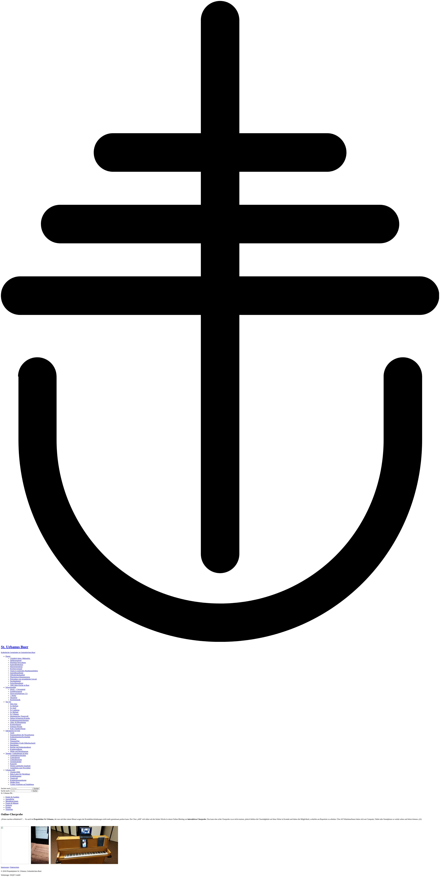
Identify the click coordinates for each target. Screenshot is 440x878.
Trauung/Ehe (14, 741)
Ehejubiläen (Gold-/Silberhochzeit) (22, 743)
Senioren (9, 805)
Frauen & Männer (12, 803)
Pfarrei (8, 656)
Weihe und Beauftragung (19, 751)
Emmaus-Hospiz (16, 727)
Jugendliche (10, 799)
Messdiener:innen (12, 801)
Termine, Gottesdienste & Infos (17, 753)
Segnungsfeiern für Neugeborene (22, 735)
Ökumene (13, 698)
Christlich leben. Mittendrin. (20, 658)
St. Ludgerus (14, 710)
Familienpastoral (16, 691)
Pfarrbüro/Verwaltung (18, 663)
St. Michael (14, 712)
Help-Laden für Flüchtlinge (20, 774)
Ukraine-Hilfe (15, 772)
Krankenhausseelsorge (18, 780)
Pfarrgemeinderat (16, 667)
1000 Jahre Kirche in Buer (19, 685)
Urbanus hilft (10, 770)
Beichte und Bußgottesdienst (20, 747)
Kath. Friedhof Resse (17, 729)
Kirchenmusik (15, 700)
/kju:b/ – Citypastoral (17, 689)
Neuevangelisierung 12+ (19, 694)
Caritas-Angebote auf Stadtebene (22, 784)
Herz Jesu (13, 704)
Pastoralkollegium (16, 665)
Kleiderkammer (15, 776)
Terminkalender (15, 762)
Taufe (12, 733)
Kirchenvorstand (16, 669)
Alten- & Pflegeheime (18, 722)
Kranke (8, 807)
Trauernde (9, 809)
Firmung (13, 739)
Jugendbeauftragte (16, 673)
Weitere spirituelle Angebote (20, 766)
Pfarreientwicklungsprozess (20, 677)
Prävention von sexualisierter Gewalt (23, 679)
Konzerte (13, 764)
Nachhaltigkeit (15, 681)
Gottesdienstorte (16, 760)
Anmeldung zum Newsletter (20, 768)
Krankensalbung (16, 749)
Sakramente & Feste (13, 731)
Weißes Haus (15, 782)
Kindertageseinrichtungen (19, 720)
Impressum (5, 867)
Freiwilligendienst (16, 683)
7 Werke (13, 696)
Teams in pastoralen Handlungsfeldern (24, 671)
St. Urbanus (14, 714)
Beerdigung (14, 745)
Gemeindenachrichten (18, 755)
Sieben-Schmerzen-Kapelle (20, 718)
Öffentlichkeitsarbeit (17, 675)
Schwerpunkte (11, 687)
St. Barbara (14, 706)
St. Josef (13, 708)
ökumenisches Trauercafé (19, 716)
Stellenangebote (16, 660)
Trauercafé (14, 778)
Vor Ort (8, 702)
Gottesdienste (15, 758)
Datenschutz (14, 867)
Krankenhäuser (15, 724)
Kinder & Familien (12, 797)
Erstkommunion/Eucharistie (20, 737)
